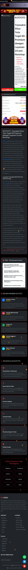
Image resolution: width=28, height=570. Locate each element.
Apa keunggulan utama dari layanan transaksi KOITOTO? (11, 271)
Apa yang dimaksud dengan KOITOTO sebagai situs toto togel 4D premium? (13, 266)
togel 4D (7, 183)
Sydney (3, 545)
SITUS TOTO (19, 59)
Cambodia (4, 543)
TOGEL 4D (19, 61)
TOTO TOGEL (19, 64)
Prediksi (4, 527)
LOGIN (7, 89)
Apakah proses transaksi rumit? (12, 285)
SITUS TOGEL (19, 520)
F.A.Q (3, 532)
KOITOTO (18, 57)
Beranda (4, 518)
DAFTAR (20, 89)
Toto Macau (4, 538)
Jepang (3, 548)
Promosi (4, 525)
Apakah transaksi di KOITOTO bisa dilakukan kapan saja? (13, 276)
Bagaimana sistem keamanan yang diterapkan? (13, 281)
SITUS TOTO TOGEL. (10, 250)
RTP (3, 529)
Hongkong (4, 541)
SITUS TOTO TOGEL (21, 529)
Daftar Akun (4, 520)
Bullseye (4, 550)
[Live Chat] (24, 566)
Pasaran (4, 522)
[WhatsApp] (24, 557)
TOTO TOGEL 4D (20, 527)
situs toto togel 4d (7, 159)
